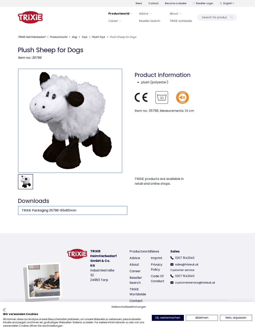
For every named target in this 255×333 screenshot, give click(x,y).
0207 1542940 (184, 258)
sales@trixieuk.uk (186, 264)
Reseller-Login (204, 3)
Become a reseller (175, 3)
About (174, 14)
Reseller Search (149, 21)
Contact (153, 3)
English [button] (227, 3)
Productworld (118, 14)
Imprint (156, 258)
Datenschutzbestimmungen (129, 306)
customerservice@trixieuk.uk (195, 283)
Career (113, 21)
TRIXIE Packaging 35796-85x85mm (49, 210)
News (139, 3)
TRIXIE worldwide (181, 21)
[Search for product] (231, 17)
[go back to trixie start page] (30, 17)
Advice (143, 14)
